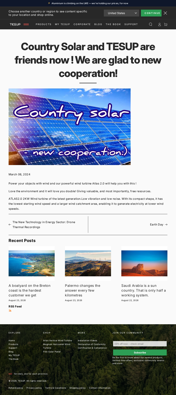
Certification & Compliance (92, 348)
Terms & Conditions (55, 388)
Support (131, 24)
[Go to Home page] (19, 24)
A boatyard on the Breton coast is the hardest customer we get (30, 290)
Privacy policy (34, 388)
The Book (113, 24)
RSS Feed (15, 306)
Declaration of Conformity (92, 344)
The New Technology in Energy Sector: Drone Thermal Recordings (44, 224)
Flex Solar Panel (52, 351)
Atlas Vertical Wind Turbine (57, 340)
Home (12, 340)
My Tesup (62, 24)
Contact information (99, 388)
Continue (152, 13)
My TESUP (14, 355)
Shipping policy (77, 388)
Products (44, 24)
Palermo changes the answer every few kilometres (82, 290)
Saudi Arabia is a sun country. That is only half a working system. (143, 290)
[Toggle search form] (150, 24)
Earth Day (156, 224)
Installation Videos (87, 340)
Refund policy (16, 388)
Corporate (82, 24)
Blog (98, 24)
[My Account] (159, 24)
